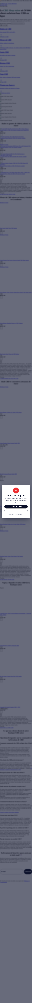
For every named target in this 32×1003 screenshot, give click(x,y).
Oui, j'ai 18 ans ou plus (16, 506)
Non (16, 511)
